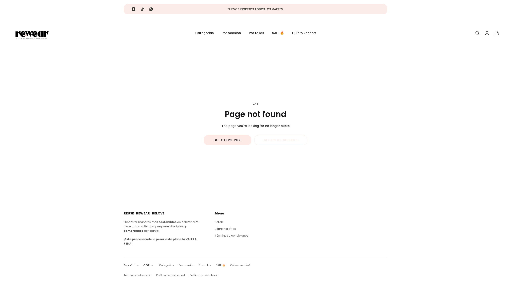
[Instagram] (133, 9)
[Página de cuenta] (487, 33)
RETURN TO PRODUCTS (280, 140)
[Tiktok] (142, 9)
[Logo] (32, 33)
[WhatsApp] (151, 9)
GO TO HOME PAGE (228, 140)
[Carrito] (496, 33)
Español (129, 265)
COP (146, 265)
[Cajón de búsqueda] (477, 33)
